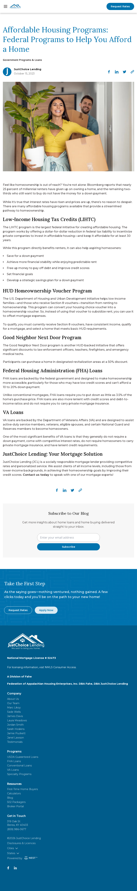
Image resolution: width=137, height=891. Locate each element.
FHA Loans (14, 761)
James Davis (15, 716)
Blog (10, 797)
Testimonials (14, 742)
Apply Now (46, 610)
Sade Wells (14, 711)
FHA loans (10, 378)
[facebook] (109, 72)
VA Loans (13, 769)
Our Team (13, 703)
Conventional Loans (19, 765)
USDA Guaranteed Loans (22, 757)
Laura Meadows (17, 720)
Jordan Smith (15, 724)
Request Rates (120, 6)
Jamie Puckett (16, 733)
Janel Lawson (15, 737)
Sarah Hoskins (15, 729)
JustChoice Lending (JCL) (21, 462)
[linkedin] (116, 72)
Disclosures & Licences (21, 843)
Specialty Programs (19, 774)
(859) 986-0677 (16, 829)
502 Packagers (16, 802)
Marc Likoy (14, 707)
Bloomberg (95, 185)
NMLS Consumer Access (60, 667)
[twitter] (124, 72)
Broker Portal (15, 806)
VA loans (66, 436)
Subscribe (68, 546)
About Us (13, 699)
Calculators (14, 793)
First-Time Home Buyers (22, 789)
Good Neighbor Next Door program (34, 345)
